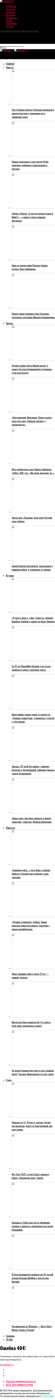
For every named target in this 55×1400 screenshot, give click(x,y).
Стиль (9, 20)
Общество (11, 18)
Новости (10, 9)
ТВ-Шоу (10, 26)
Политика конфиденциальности (21, 1381)
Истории (10, 15)
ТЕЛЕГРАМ (47, 1396)
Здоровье (11, 23)
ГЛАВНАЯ (11, 6)
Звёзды (10, 12)
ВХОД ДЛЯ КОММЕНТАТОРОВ (19, 1385)
